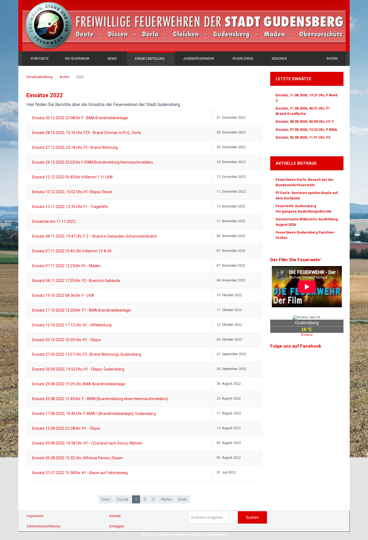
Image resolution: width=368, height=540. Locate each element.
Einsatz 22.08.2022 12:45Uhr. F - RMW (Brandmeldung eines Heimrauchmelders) (100, 399)
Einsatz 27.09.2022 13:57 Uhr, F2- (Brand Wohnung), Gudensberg (86, 354)
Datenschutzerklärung (43, 526)
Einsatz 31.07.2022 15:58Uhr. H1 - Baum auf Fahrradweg (80, 473)
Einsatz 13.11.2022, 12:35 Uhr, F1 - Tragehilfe (70, 206)
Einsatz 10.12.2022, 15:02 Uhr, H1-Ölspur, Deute (72, 192)
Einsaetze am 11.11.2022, (54, 221)
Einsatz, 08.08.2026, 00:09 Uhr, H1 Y (305, 121)
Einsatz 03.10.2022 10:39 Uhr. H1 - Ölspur (66, 340)
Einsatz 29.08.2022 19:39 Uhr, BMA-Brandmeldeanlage (78, 384)
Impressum (35, 516)
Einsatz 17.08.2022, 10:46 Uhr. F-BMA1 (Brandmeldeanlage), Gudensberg (94, 413)
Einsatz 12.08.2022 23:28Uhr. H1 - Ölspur (66, 428)
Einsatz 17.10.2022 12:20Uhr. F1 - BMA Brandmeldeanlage (81, 310)
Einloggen (116, 526)
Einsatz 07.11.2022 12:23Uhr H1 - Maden (66, 266)
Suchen (252, 517)
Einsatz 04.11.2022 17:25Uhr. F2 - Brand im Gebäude (76, 280)
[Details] (307, 335)
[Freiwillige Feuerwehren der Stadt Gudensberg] (184, 25)
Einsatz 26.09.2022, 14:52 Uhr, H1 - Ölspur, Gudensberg (78, 369)
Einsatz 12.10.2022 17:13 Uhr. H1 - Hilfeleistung (72, 325)
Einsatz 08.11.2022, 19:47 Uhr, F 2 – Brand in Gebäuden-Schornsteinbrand (94, 236)
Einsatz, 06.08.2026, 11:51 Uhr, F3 (303, 137)
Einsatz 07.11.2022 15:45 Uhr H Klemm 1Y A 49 (72, 251)
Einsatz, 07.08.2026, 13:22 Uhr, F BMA (306, 130)
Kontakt (115, 516)
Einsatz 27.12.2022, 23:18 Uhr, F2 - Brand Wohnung (75, 147)
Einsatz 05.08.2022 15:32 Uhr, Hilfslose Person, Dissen (77, 458)
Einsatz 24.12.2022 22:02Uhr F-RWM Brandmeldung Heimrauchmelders (92, 162)
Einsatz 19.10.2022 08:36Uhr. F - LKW (63, 295)
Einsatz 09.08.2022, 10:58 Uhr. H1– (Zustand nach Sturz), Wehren (87, 443)
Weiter (166, 499)
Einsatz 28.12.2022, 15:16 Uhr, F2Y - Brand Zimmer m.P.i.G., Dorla (86, 132)
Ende (182, 499)
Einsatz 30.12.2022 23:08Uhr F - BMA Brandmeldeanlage (80, 118)
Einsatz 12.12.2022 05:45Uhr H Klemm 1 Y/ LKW (72, 177)
